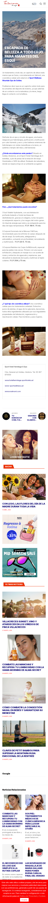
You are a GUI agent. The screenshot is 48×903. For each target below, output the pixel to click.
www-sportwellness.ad (14, 386)
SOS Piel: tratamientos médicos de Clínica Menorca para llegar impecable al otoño (35, 821)
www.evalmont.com (13, 391)
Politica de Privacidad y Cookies (32, 896)
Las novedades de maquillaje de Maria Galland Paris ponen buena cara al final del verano (35, 869)
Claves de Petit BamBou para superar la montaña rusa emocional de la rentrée (20, 753)
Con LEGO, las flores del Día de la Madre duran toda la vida (23, 505)
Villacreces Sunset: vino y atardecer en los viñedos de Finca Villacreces (20, 624)
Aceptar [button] (24, 900)
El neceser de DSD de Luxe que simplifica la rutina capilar (12, 867)
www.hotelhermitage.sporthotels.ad (19, 380)
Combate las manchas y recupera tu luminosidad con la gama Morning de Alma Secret (23, 667)
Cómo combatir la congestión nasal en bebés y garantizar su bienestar (22, 710)
